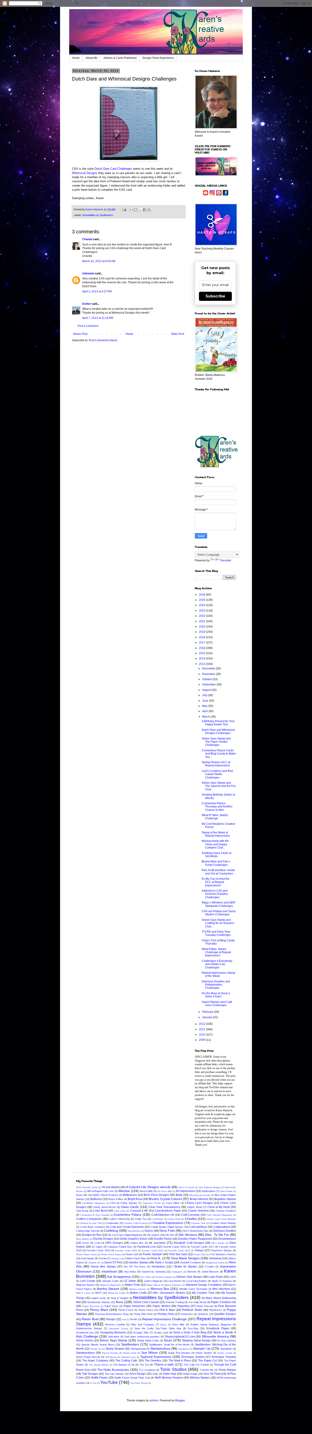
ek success (157, 1242)
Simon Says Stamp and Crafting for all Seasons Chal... (218, 923)
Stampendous (160, 1348)
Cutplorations (222, 1226)
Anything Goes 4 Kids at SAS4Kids (216, 854)
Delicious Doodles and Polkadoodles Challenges (216, 985)
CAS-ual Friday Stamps (123, 1203)
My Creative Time (203, 1292)
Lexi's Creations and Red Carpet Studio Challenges (217, 774)
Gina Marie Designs (185, 1258)
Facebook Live (146, 1246)
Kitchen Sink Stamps (189, 1276)
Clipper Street (194, 1207)
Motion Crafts (138, 1292)
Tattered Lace (128, 1357)
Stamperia (183, 1349)
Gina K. (156, 1258)
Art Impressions (185, 1191)
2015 (202, 653)
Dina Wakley (82, 1239)
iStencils (191, 1271)
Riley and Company (142, 1324)
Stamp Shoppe (115, 1348)
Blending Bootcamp (199, 1195)
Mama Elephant (172, 1285)
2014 (202, 658)
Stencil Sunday (110, 1353)
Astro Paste (226, 1191)
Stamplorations (85, 1352)
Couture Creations (226, 1210)
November (209, 674)
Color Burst (100, 1210)
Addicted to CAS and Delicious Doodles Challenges (215, 894)
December (209, 668)
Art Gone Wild (164, 1191)
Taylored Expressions (155, 1357)
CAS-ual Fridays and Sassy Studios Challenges (219, 913)
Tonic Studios (173, 1369)
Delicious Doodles (224, 1230)
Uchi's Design (137, 1373)
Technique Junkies (193, 1357)
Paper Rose (111, 1306)
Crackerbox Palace (127, 1214)
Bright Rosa (135, 1199)
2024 (202, 605)
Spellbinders (130, 1344)
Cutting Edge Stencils (88, 1230)
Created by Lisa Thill (90, 1223)
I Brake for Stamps (185, 1266)
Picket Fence (125, 1310)
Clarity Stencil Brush (104, 1207)
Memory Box (160, 1289)
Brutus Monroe (199, 1199)
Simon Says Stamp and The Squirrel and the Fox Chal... (219, 786)
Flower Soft (131, 1254)
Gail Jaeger (87, 1258)
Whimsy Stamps (200, 1377)
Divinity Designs (103, 1238)
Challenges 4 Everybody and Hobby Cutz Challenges (217, 964)
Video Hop (169, 1373)
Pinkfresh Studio (192, 1310)
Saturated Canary (118, 1328)
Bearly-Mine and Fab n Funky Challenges (216, 863)
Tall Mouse (111, 1357)
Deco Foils (167, 1230)
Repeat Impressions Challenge (164, 1319)
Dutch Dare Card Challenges (113, 168)
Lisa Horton (175, 1281)
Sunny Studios (204, 1352)
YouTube (109, 1382)
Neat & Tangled (119, 1298)
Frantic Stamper (152, 1254)
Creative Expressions (168, 1223)
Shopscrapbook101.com (180, 1336)
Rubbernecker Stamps (89, 1328)
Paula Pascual (205, 1306)
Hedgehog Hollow (215, 1262)
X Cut (93, 1383)
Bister (179, 1195)
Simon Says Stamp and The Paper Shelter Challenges (216, 742)
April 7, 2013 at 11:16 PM (97, 318)
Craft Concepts (190, 1214)
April (205, 711)
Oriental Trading (174, 1302)
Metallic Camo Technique (193, 1289)
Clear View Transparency (164, 1207)
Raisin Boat (90, 1319)
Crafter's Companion (89, 1219)
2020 (202, 626)
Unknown (88, 273)
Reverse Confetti (115, 1324)
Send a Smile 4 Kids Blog (189, 1332)
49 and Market (111, 1187)
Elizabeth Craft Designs (189, 1242)
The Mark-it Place (180, 1360)
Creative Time (198, 1223)
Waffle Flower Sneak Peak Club (132, 1377)
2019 (202, 631)
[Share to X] (140, 209)
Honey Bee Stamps (103, 1266)
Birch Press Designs (156, 1195)
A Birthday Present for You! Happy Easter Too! (218, 723)
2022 (202, 615)
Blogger (180, 1400)
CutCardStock (198, 1226)
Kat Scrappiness (119, 1276)
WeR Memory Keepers (169, 1377)
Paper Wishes (161, 1306)
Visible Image (190, 1373)
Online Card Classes (146, 1302)
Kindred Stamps (164, 1277)
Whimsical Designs (84, 173)
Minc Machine (221, 1289)
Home (76, 58)
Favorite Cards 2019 (98, 1250)
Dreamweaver (227, 1238)
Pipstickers (215, 1310)
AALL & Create (186, 1187)
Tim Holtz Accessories (113, 1370)
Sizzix (168, 1340)
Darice (149, 1230)
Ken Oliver (145, 1277)
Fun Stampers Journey (223, 1254)
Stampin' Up (202, 1348)
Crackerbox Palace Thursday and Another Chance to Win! (217, 807)
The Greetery (153, 1360)
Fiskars (199, 1250)
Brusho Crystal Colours (165, 1199)
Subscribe (215, 296)
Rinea (163, 1324)
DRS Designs (114, 1242)
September (209, 684)
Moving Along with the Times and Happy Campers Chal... (215, 844)
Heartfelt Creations (190, 1262)
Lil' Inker (130, 1281)
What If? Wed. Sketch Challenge (215, 817)
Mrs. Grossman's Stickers (169, 1292)
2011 (202, 1029)
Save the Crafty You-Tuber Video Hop (158, 1328)
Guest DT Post (113, 1262)
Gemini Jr (116, 1258)
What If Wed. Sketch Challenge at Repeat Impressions (216, 952)
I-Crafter (209, 1266)
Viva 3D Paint (212, 1373)
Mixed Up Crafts (116, 1293)
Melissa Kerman (137, 1289)
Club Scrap (82, 1210)
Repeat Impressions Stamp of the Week (218, 974)
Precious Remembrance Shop (112, 1314)
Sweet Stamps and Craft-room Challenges (217, 1003)
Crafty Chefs (174, 1219)
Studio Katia (130, 1353)
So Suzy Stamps (226, 1340)
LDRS (232, 1276)
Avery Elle (81, 1195)
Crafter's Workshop (119, 1219)
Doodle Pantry (163, 1238)
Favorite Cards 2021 (153, 1250)
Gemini (102, 1258)
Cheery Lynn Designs (199, 1203)
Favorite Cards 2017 (202, 1246)
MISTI (98, 1292)
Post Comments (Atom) (103, 340)
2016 (202, 648)
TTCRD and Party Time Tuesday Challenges (216, 933)
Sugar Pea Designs (179, 1352)
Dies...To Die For (217, 1234)
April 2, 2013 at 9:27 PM (97, 291)
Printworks (187, 1314)
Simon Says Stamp (113, 1340)
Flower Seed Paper (111, 1254)
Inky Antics (130, 1271)
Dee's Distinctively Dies (195, 1230)
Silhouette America (215, 1336)
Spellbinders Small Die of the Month (169, 1344)
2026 (202, 594)
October (207, 679)
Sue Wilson (149, 1352)
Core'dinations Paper (168, 1210)
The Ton (144, 1364)
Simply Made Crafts (148, 1340)
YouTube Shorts (139, 1383)
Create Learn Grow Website (221, 1219)
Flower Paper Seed (86, 1254)
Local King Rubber (196, 1281)
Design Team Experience (158, 58)
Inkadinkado (109, 1271)
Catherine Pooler (152, 1203)
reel (124, 1319)
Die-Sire (169, 1235)
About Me (92, 58)
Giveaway (215, 1258)
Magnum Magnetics (110, 1285)
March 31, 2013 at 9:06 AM (98, 261)
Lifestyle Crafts (110, 1281)
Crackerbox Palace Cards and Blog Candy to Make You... (219, 754)
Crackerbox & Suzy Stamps (94, 1215)
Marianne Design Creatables (204, 1284)
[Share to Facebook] (144, 209)
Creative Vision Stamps (223, 1223)
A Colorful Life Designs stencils (148, 1187)
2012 (202, 1023)
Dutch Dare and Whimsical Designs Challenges (218, 731)
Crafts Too (140, 1219)
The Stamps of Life (124, 1364)
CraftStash (157, 1219)
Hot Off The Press (135, 1266)
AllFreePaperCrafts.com (100, 1191)
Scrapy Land (161, 1332)
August (207, 690)
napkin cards (98, 1298)
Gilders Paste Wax (135, 1258)
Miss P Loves (83, 1293)
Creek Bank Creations (92, 1227)
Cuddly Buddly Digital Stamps (167, 1227)
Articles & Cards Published (120, 58)
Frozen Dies (199, 1254)
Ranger (111, 1319)
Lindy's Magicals (153, 1281)
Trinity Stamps (227, 1370)
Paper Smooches (134, 1306)
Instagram (177, 1271)
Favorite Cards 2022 (179, 1250)
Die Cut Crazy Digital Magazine (125, 1235)
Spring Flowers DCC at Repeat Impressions (216, 764)
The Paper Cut (207, 1360)
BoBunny (96, 1199)
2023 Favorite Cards (87, 1187)
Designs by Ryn (91, 1234)
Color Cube (120, 1211)
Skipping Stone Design (196, 1340)
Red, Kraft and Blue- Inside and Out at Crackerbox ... (219, 872)
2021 (202, 621)
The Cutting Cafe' (126, 1360)
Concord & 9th (139, 1210)
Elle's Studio (218, 1243)
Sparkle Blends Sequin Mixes (97, 1344)
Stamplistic (226, 1348)
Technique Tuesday (223, 1357)
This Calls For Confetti (196, 1364)
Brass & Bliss (115, 1199)
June (205, 700)
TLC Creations (147, 1370)
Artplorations (209, 1191)
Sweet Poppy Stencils (88, 1357)
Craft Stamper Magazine (219, 1215)
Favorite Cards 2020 (126, 1250)
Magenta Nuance (85, 1284)
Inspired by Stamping (154, 1271)
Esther (86, 303)
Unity (155, 1373)
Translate (225, 560)
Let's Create (87, 1281)
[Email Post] (124, 209)
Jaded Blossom (210, 1271)
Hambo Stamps (138, 1262)
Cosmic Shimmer (198, 1210)
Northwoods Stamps (98, 1302)
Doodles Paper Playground (195, 1238)
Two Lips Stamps (114, 1373)
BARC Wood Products (105, 1195)
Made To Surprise (222, 1281)
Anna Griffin (146, 1191)
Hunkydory (158, 1266)
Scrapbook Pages (217, 1328)
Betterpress (130, 1195)
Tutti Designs (90, 1373)
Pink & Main (167, 1310)
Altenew (124, 1191)
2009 (202, 1039)
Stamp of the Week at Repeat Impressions (216, 834)
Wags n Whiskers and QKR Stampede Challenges (218, 904)
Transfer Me (207, 1370)
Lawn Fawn (216, 1276)
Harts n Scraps (164, 1262)
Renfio (133, 1319)
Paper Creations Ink (223, 1302)
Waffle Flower (99, 1377)
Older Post (177, 334)
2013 (202, 664)
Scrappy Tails (140, 1332)
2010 (202, 1034)
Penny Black (99, 1310)
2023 (202, 610)
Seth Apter (114, 1336)
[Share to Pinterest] (149, 209)
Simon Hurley (84, 1340)
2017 (202, 642)
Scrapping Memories (113, 1332)
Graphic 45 (94, 1262)
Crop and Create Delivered (127, 1226)
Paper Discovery (91, 1306)
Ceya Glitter (173, 1203)
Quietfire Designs (225, 1314)
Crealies (191, 1219)
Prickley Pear (166, 1314)
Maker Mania (153, 1285)
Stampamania (138, 1348)
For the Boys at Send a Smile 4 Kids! (216, 995)
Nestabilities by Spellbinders (97, 215)
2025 (202, 599)
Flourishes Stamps (221, 1250)
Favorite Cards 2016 (174, 1246)
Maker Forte (132, 1284)
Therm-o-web (164, 1364)
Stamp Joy (95, 1349)
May (205, 706)
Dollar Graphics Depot (133, 1238)
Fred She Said (178, 1254)
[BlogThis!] (136, 209)
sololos (153, 1400)
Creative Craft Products (136, 1223)
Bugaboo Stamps (225, 1199)
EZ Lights (97, 1246)
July (205, 695)
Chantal (87, 239)
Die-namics (153, 1235)
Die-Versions (188, 1234)
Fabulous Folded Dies (120, 1246)
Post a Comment (88, 326)
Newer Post (80, 334)
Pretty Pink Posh (143, 1314)
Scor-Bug (193, 1328)
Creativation (112, 1223)
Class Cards (130, 1207)
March (206, 716)
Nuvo (119, 1302)
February (208, 1011)
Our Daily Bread (197, 1302)
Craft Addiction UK (162, 1214)
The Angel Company (95, 1360)
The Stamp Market (99, 1365)
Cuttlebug (111, 1230)
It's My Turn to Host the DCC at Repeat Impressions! (216, 882)
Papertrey (183, 1306)
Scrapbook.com (85, 1332)
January (207, 1017)
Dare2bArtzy (134, 1231)
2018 (202, 637)
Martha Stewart (108, 1289)
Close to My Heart (218, 1207)
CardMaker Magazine (93, 1203)
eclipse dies (137, 1242)
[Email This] (131, 209)
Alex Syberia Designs (210, 1187)
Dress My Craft (91, 1242)
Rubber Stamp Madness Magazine (210, 1324)
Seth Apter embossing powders (142, 1336)
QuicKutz (203, 1314)
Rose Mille (178, 1324)
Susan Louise (224, 1353)
